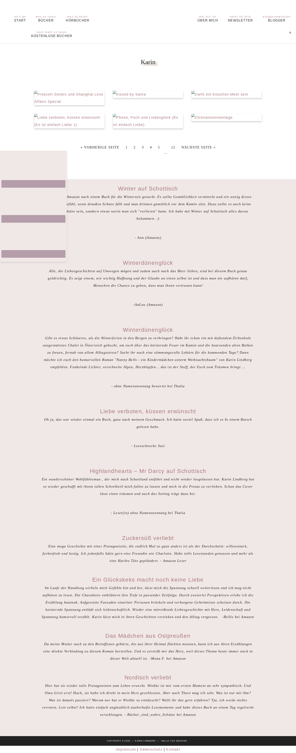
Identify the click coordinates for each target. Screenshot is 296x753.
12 (173, 147)
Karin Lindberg (148, 18)
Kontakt (173, 749)
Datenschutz (151, 749)
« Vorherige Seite (100, 147)
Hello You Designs (174, 741)
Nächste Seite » (198, 147)
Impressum (126, 749)
